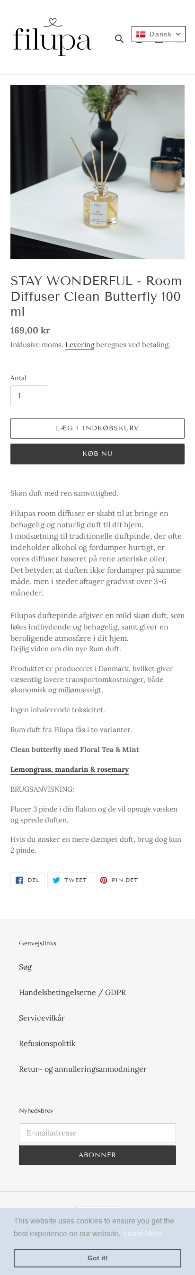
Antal (18, 378)
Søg (25, 966)
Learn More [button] (143, 1234)
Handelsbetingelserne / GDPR (72, 992)
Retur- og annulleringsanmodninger (83, 1069)
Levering (79, 344)
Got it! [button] (98, 1258)
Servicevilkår (42, 1017)
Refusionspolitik (47, 1043)
